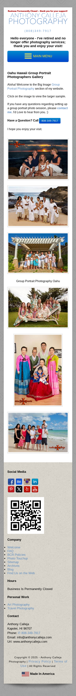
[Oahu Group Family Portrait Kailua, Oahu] (38, 252)
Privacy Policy (40, 661)
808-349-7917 (50, 120)
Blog (10, 569)
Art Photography (18, 604)
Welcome (13, 547)
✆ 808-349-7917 (29, 633)
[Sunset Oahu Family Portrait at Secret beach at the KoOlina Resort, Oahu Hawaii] (38, 159)
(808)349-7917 (38, 30)
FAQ (10, 551)
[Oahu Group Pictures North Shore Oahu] (38, 307)
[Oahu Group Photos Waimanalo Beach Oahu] (38, 432)
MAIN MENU (42, 56)
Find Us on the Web (21, 573)
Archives (13, 566)
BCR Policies (16, 555)
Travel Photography (20, 608)
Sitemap (13, 562)
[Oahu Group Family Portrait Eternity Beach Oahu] (38, 205)
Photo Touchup (17, 558)
